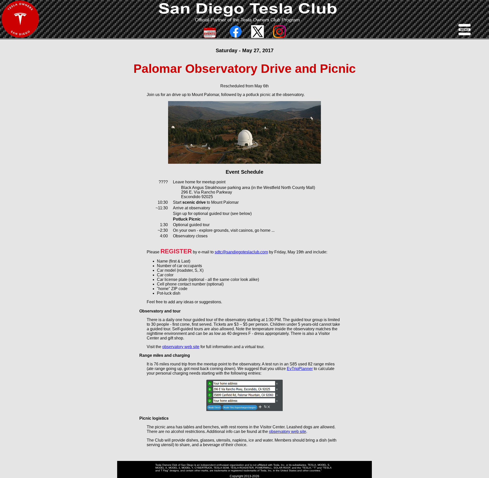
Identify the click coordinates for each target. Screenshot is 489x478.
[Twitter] (257, 36)
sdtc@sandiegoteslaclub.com (241, 252)
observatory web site (180, 347)
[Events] (209, 36)
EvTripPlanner (300, 368)
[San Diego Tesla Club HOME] (20, 37)
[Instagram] (279, 36)
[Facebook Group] (235, 36)
